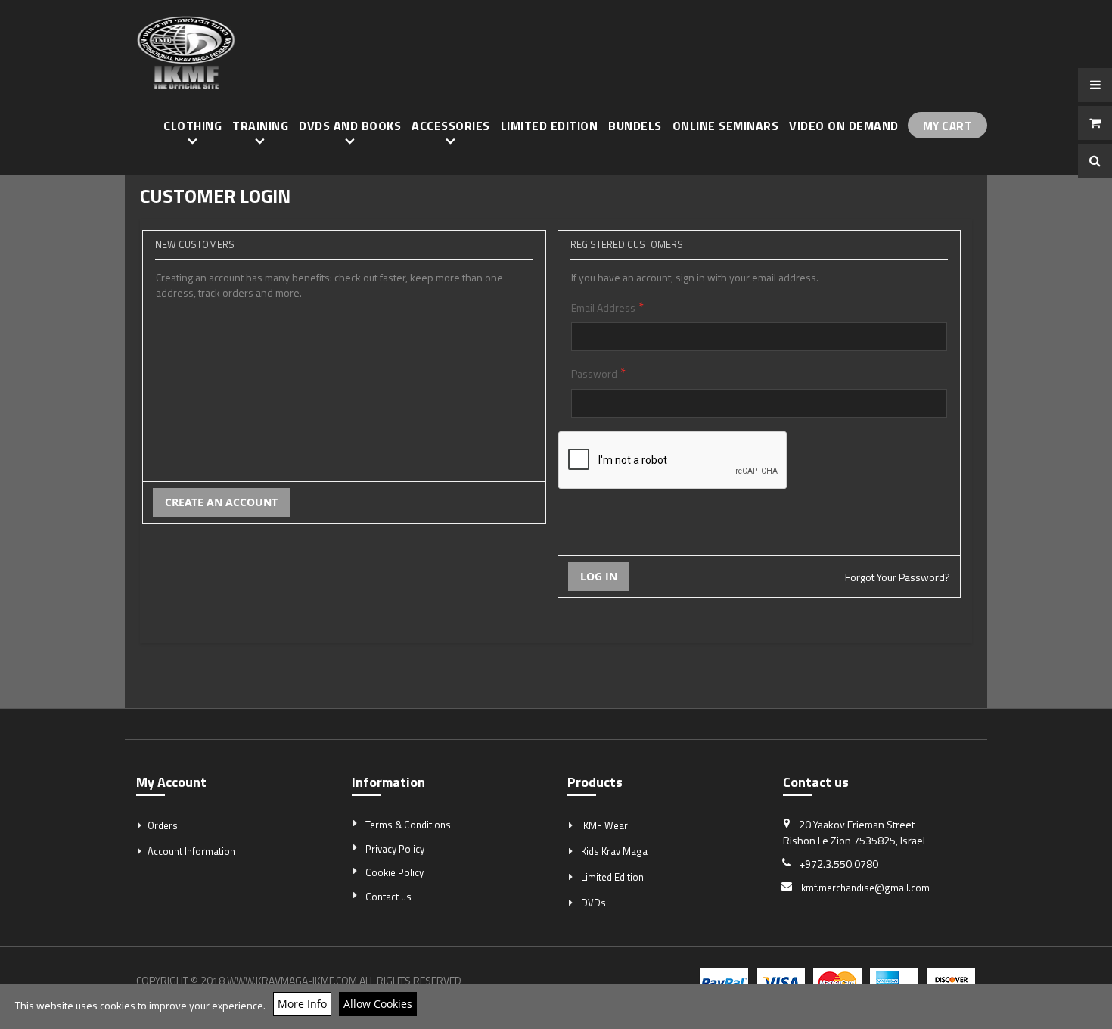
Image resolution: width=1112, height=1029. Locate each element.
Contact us (388, 896)
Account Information (191, 851)
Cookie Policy (394, 872)
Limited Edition (612, 876)
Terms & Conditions (408, 824)
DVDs (593, 902)
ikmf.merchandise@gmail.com (864, 887)
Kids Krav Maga (614, 851)
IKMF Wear (604, 825)
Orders (163, 825)
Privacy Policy (394, 848)
